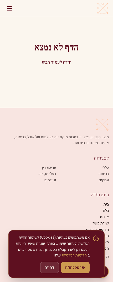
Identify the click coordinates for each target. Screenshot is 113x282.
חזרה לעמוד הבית (56, 62)
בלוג (106, 210)
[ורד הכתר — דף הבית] (103, 8)
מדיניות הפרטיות (74, 255)
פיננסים (50, 180)
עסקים (104, 180)
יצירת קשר (101, 223)
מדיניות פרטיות (97, 229)
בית (106, 204)
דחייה (49, 267)
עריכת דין (49, 167)
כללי (105, 167)
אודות (104, 217)
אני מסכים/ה (75, 267)
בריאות (103, 174)
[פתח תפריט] (9, 8)
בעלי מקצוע (47, 174)
